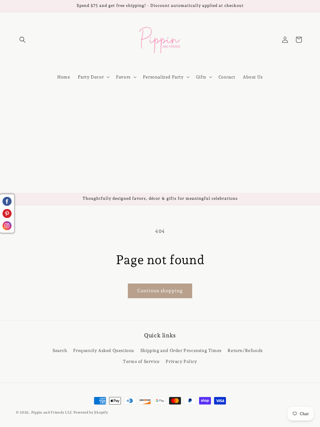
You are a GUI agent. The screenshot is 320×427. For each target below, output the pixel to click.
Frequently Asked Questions (103, 350)
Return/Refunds (245, 350)
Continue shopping (160, 291)
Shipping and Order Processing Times (181, 350)
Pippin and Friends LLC (51, 412)
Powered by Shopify (90, 412)
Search (59, 350)
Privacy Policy (181, 361)
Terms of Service (141, 361)
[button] (22, 40)
